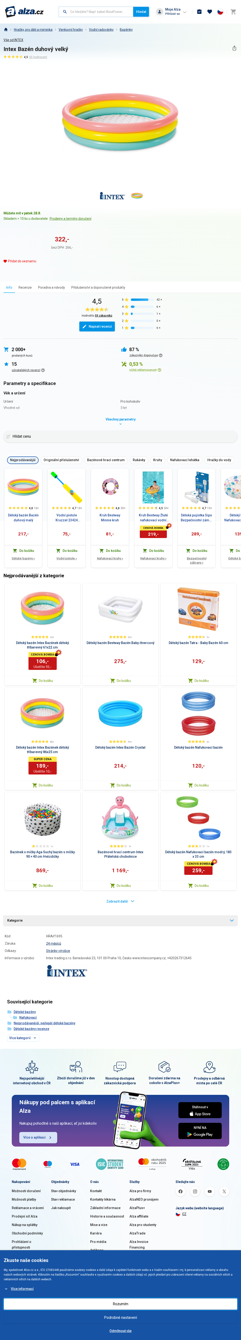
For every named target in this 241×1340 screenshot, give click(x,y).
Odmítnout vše (120, 1331)
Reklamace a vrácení (28, 1208)
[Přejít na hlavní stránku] (24, 12)
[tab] (9, 287)
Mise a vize (98, 1225)
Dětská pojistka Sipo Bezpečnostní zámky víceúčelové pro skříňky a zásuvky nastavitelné (197, 518)
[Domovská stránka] (6, 29)
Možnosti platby (24, 1199)
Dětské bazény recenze (31, 1029)
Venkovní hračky (71, 29)
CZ (184, 1214)
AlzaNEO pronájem (144, 1199)
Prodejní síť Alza (24, 1216)
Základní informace (105, 1208)
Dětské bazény (23, 558)
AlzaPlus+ (137, 1208)
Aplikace (96, 1250)
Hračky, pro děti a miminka (33, 29)
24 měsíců (53, 943)
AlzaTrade (137, 1233)
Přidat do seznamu (22, 261)
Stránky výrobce (58, 951)
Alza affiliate (138, 1216)
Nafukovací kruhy (110, 558)
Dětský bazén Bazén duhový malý (23, 517)
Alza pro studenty (142, 1225)
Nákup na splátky (24, 1225)
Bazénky (126, 29)
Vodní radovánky (101, 29)
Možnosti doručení (26, 1191)
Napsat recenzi (100, 326)
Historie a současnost (107, 1216)
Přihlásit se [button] (172, 14)
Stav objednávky (63, 1191)
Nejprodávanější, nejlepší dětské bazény (44, 1023)
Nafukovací (28, 1017)
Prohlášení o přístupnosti (21, 1244)
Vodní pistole (66, 558)
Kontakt (96, 1191)
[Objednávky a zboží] (199, 12)
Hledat (141, 12)
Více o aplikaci (34, 1137)
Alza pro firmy (140, 1191)
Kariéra (96, 1233)
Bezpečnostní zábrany (196, 560)
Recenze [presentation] (25, 287)
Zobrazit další (117, 901)
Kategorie (15, 920)
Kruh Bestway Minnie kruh (110, 517)
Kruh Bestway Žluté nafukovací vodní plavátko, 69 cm (153, 518)
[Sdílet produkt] (234, 48)
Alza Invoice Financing (138, 1244)
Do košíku (46, 681)
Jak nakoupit (61, 1208)
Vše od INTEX (13, 40)
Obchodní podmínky (27, 1233)
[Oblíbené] (210, 12)
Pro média (98, 1242)
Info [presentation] (9, 287)
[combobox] (96, 12)
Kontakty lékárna (103, 1199)
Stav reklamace (63, 1199)
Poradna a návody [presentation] (51, 287)
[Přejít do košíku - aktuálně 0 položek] (233, 12)
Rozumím (120, 1304)
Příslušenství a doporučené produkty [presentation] (98, 287)
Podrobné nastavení (120, 1317)
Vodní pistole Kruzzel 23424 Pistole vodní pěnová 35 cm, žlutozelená (67, 518)
